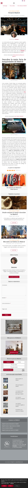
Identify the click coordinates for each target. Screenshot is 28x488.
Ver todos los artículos (14, 276)
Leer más (14, 222)
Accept (4, 485)
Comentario (4, 285)
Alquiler (8, 362)
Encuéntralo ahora (8, 369)
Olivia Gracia (19, 243)
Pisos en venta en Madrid (7, 428)
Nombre (4, 297)
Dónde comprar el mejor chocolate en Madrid (14, 213)
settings (12, 483)
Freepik (12, 462)
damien (22, 15)
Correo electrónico (6, 303)
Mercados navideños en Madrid (14, 242)
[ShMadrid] (14, 3)
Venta (19, 362)
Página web (4, 309)
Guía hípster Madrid (18, 116)
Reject (10, 485)
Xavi (18, 216)
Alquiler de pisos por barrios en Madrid (10, 430)
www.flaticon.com (19, 462)
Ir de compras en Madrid (14, 11)
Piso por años (14, 364)
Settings (16, 485)
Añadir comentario (15, 15)
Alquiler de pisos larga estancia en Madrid (11, 426)
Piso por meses (14, 367)
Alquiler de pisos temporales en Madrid (10, 423)
